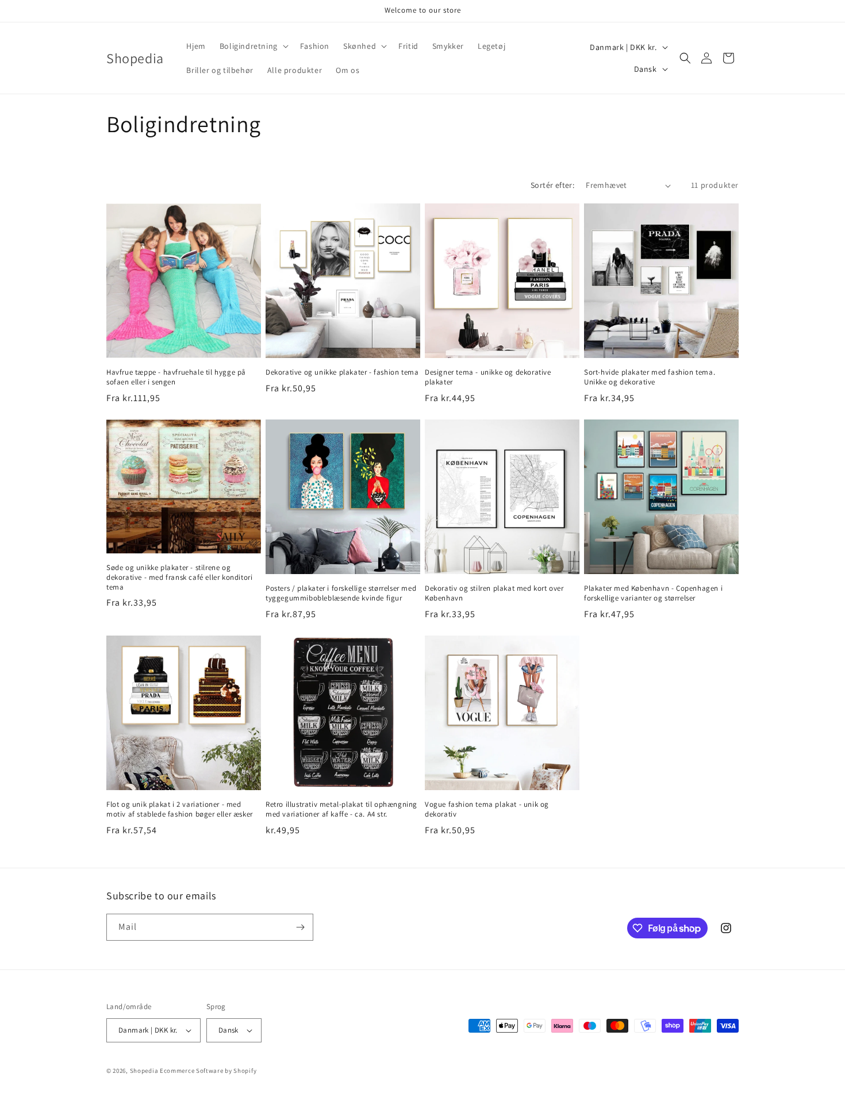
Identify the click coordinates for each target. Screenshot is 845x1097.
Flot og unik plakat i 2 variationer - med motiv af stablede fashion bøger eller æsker (179, 809)
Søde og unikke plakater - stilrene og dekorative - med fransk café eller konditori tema (179, 577)
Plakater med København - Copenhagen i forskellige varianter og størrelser (653, 593)
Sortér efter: (552, 185)
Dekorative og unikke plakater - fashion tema (342, 372)
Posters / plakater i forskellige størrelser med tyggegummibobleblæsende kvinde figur (341, 593)
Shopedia (144, 1071)
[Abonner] (300, 927)
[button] (253, 46)
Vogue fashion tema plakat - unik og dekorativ (487, 809)
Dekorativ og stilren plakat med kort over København (494, 593)
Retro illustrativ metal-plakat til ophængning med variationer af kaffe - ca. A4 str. (341, 809)
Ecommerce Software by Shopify (208, 1071)
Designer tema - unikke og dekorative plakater (488, 377)
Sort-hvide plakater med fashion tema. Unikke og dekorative (649, 377)
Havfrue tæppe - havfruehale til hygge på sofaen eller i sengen (176, 377)
